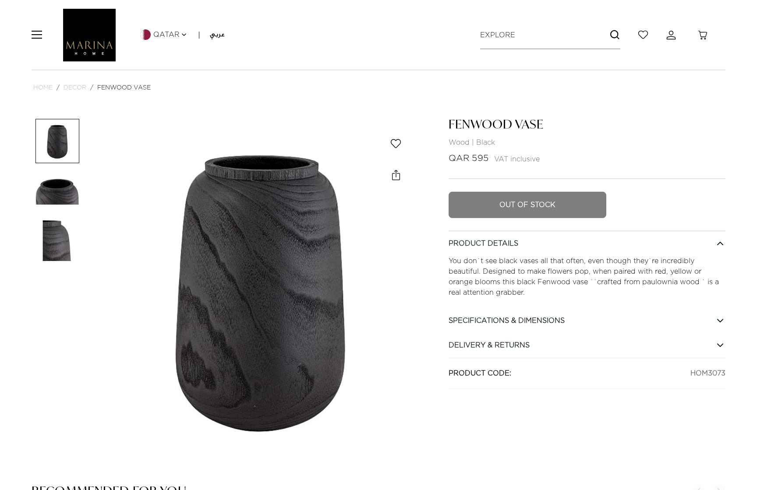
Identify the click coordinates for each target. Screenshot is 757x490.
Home (43, 87)
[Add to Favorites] (396, 143)
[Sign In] (673, 35)
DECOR (75, 87)
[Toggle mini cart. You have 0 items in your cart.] (702, 35)
